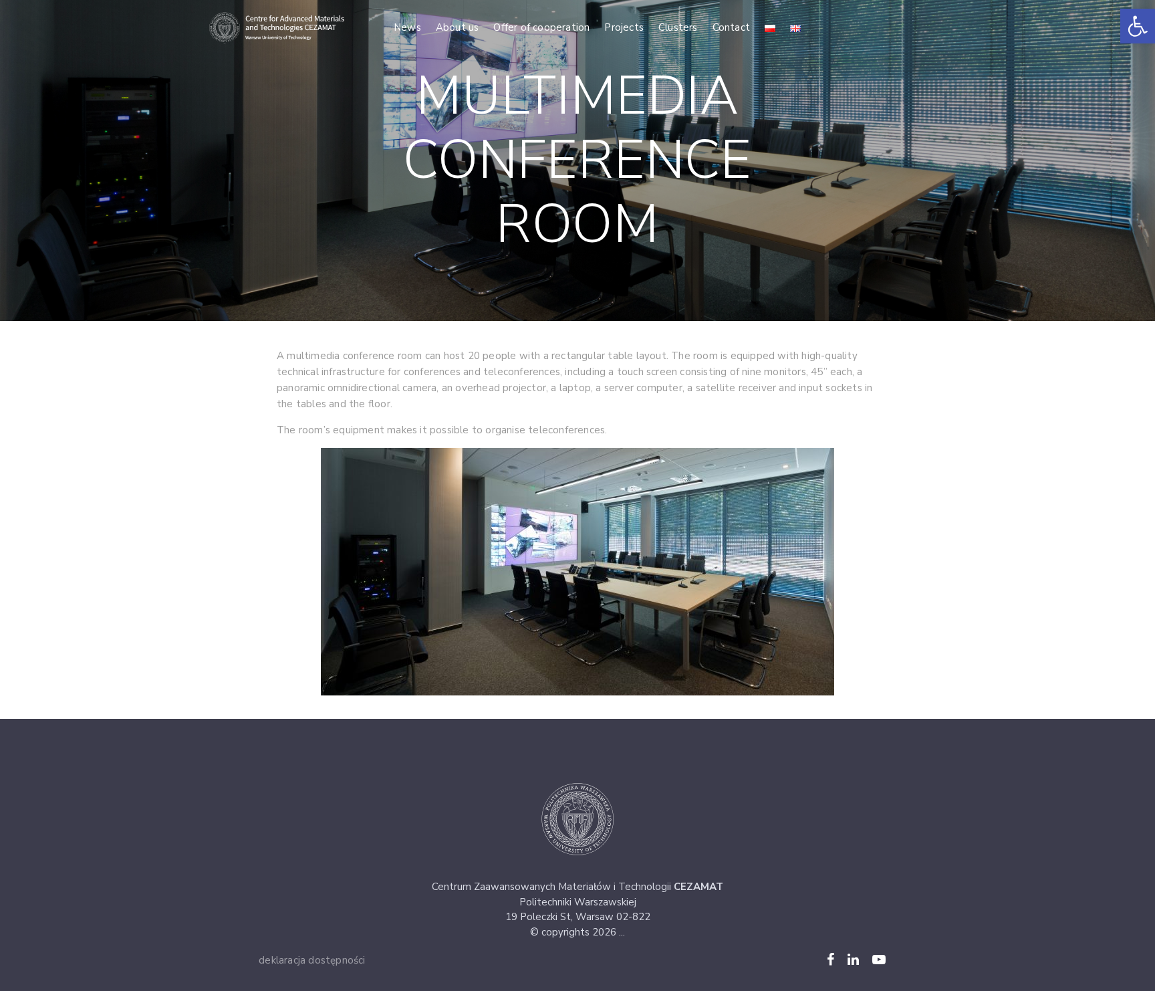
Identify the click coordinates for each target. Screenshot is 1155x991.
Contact (731, 27)
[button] (1137, 26)
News (407, 27)
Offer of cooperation (541, 27)
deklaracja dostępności (312, 960)
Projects (624, 27)
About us (457, 27)
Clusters (678, 27)
